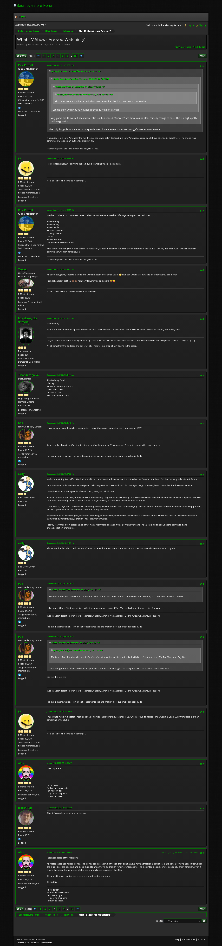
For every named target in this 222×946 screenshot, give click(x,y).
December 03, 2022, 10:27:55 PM (60, 474)
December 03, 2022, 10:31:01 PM (60, 543)
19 (75, 55)
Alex (21, 763)
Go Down (21, 56)
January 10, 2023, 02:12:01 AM (59, 763)
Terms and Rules (189, 939)
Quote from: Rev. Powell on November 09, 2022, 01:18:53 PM (81, 79)
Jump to (158, 920)
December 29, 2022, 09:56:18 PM (60, 636)
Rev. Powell (25, 65)
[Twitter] (19, 838)
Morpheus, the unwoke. (27, 320)
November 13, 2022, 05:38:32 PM (60, 269)
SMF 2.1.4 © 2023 (24, 939)
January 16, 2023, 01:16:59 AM (59, 807)
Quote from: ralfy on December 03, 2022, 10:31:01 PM (76, 589)
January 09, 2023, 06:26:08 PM (59, 711)
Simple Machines (38, 939)
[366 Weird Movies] (19, 107)
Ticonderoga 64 (28, 375)
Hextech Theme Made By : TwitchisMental (34, 942)
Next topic (199, 47)
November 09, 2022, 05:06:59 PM (60, 65)
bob (20, 423)
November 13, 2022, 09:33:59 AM (60, 158)
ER (19, 158)
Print (202, 56)
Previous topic (183, 47)
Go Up (20, 909)
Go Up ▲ (201, 939)
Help (177, 939)
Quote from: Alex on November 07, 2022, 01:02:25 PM (79, 86)
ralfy (21, 474)
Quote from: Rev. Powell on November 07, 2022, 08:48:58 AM (85, 94)
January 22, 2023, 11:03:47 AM (59, 852)
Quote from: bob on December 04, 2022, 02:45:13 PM (75, 642)
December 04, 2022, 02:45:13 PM (60, 583)
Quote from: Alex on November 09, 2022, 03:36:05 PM (76, 71)
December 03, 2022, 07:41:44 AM (60, 375)
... (71, 55)
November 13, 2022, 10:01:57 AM (60, 210)
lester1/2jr (25, 808)
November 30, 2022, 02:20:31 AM (60, 318)
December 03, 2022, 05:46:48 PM (60, 423)
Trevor (22, 269)
